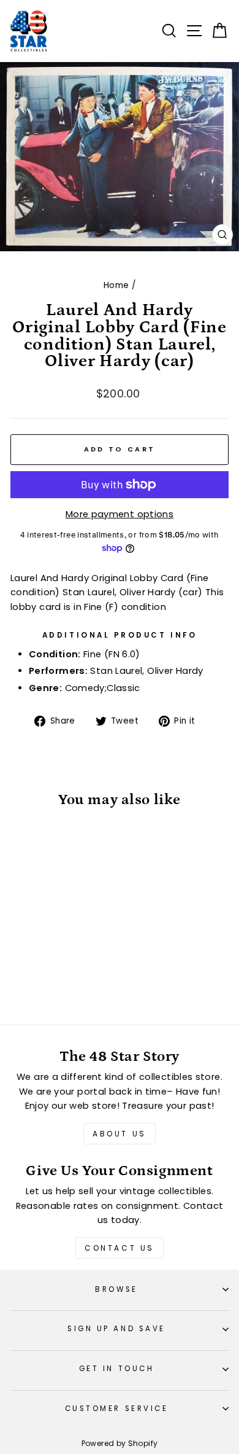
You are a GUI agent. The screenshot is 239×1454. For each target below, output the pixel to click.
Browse (116, 1289)
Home (116, 285)
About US (119, 1133)
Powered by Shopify (120, 1443)
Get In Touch (116, 1369)
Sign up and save (116, 1329)
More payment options (119, 514)
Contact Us (119, 1248)
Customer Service (117, 1408)
